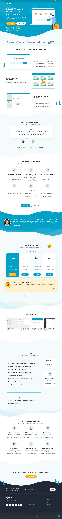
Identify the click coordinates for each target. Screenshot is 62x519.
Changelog (30, 506)
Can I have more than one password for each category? (20, 378)
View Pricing (31, 476)
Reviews (40, 3)
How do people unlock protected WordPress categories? (20, 372)
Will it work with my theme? (14, 394)
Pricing (45, 3)
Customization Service (32, 504)
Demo (30, 499)
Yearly (28, 251)
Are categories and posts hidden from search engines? (20, 390)
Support (30, 502)
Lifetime (34, 251)
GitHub (21, 505)
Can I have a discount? (13, 403)
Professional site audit (25, 269)
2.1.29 (9, 30)
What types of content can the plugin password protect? (20, 366)
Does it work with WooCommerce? (16, 387)
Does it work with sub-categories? (15, 381)
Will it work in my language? (14, 397)
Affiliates (48, 502)
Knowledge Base (34, 434)
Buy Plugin (11, 23)
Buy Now (12, 274)
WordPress (18, 505)
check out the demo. (36, 316)
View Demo (21, 23)
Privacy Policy (49, 504)
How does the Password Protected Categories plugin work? (21, 360)
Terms (47, 506)
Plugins (48, 499)
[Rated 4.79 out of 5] (25, 147)
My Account (55, 0)
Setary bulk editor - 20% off (13, 269)
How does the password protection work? (17, 369)
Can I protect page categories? (15, 375)
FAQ (49, 3)
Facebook (7, 505)
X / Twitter (10, 505)
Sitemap (48, 507)
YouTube (16, 505)
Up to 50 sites (11, 266)
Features (35, 3)
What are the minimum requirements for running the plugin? (21, 400)
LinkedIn (13, 505)
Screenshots (53, 3)
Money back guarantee (25, 266)
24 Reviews (31, 147)
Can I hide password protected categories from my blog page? (22, 384)
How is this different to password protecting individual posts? (21, 363)
